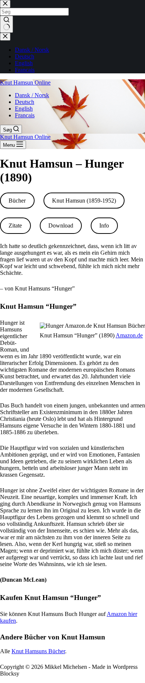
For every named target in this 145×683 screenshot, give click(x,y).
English (24, 108)
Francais (25, 115)
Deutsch (24, 102)
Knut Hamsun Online (25, 82)
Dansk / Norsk (32, 95)
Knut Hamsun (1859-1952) (84, 200)
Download (60, 225)
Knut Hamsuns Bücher (38, 651)
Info (104, 225)
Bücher (17, 200)
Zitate (15, 225)
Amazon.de (129, 335)
